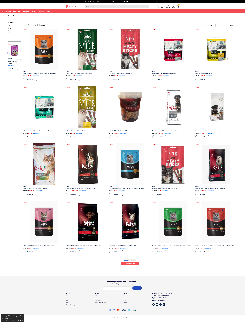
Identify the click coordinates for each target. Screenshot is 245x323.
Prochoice (9, 58)
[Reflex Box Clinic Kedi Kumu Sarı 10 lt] (216, 49)
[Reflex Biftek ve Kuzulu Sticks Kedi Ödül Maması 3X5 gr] (130, 49)
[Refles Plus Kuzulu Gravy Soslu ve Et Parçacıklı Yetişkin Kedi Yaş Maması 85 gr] (44, 49)
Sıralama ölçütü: (222, 25)
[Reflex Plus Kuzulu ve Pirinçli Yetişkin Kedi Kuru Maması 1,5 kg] (130, 222)
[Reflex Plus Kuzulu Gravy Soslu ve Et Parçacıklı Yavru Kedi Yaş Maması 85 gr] (44, 222)
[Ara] (117, 6)
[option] (14, 57)
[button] (14, 26)
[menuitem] (14, 26)
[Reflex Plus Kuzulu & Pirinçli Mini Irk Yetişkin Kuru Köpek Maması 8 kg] (216, 164)
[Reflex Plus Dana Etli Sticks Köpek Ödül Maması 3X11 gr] (173, 164)
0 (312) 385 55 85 (90, 1)
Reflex (24, 71)
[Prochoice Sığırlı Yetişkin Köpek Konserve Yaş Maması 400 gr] (14, 50)
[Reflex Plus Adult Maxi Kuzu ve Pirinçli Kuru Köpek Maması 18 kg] (87, 164)
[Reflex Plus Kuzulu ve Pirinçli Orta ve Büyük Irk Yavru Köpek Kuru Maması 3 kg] (87, 222)
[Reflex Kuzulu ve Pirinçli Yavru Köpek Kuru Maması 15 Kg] (216, 107)
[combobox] (115, 6)
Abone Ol (137, 288)
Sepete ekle (12, 68)
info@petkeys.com (100, 1)
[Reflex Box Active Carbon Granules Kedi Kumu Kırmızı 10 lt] (173, 49)
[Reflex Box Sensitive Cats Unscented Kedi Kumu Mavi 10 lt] (44, 107)
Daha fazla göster (130, 263)
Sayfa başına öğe (204, 25)
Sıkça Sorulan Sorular (143, 1)
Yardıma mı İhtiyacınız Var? (153, 1)
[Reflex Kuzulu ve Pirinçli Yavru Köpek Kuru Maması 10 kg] (173, 107)
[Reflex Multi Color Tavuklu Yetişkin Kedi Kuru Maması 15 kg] (44, 164)
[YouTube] (160, 304)
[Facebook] (153, 304)
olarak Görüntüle (28, 25)
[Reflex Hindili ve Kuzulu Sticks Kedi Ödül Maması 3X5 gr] (87, 107)
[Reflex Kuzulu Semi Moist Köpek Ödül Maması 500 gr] (130, 107)
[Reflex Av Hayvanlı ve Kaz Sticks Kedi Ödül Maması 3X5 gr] (87, 49)
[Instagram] (157, 304)
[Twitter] (164, 304)
